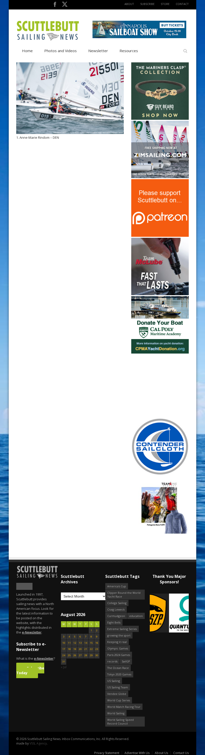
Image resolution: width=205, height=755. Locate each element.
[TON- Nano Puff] (160, 532)
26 (74, 655)
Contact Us (181, 753)
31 (63, 661)
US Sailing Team (117, 687)
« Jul (63, 667)
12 (74, 642)
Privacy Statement (106, 753)
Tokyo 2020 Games (119, 674)
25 (69, 655)
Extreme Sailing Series (122, 629)
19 (74, 649)
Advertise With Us (137, 753)
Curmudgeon (116, 616)
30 (96, 655)
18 (69, 649)
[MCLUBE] (160, 294)
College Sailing (116, 603)
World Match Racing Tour (123, 707)
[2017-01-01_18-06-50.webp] (169, 613)
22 (91, 649)
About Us (161, 753)
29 (91, 655)
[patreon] (160, 236)
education (136, 616)
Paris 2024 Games (118, 655)
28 (85, 655)
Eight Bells (113, 622)
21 (85, 649)
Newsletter (98, 50)
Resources (129, 50)
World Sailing (115, 713)
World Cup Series (118, 700)
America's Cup (116, 586)
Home (27, 50)
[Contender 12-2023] (160, 474)
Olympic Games (117, 648)
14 (85, 642)
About (129, 4)
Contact (182, 4)
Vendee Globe (116, 694)
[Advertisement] (162, 386)
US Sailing (113, 681)
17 (63, 649)
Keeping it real (117, 642)
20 (80, 649)
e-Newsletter (32, 632)
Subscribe (147, 4)
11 (69, 642)
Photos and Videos (60, 50)
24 (63, 655)
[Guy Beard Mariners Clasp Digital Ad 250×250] (160, 119)
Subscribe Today (30, 670)
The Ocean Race (118, 668)
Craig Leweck (116, 609)
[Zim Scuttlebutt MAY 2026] (160, 177)
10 (63, 642)
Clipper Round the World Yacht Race (123, 594)
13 (80, 642)
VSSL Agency (38, 743)
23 (96, 649)
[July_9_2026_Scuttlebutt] (160, 352)
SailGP (126, 661)
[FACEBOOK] (54, 5)
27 (80, 655)
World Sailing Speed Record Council (120, 721)
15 (91, 642)
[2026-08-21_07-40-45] (139, 37)
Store (165, 4)
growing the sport (118, 635)
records (112, 661)
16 (96, 642)
